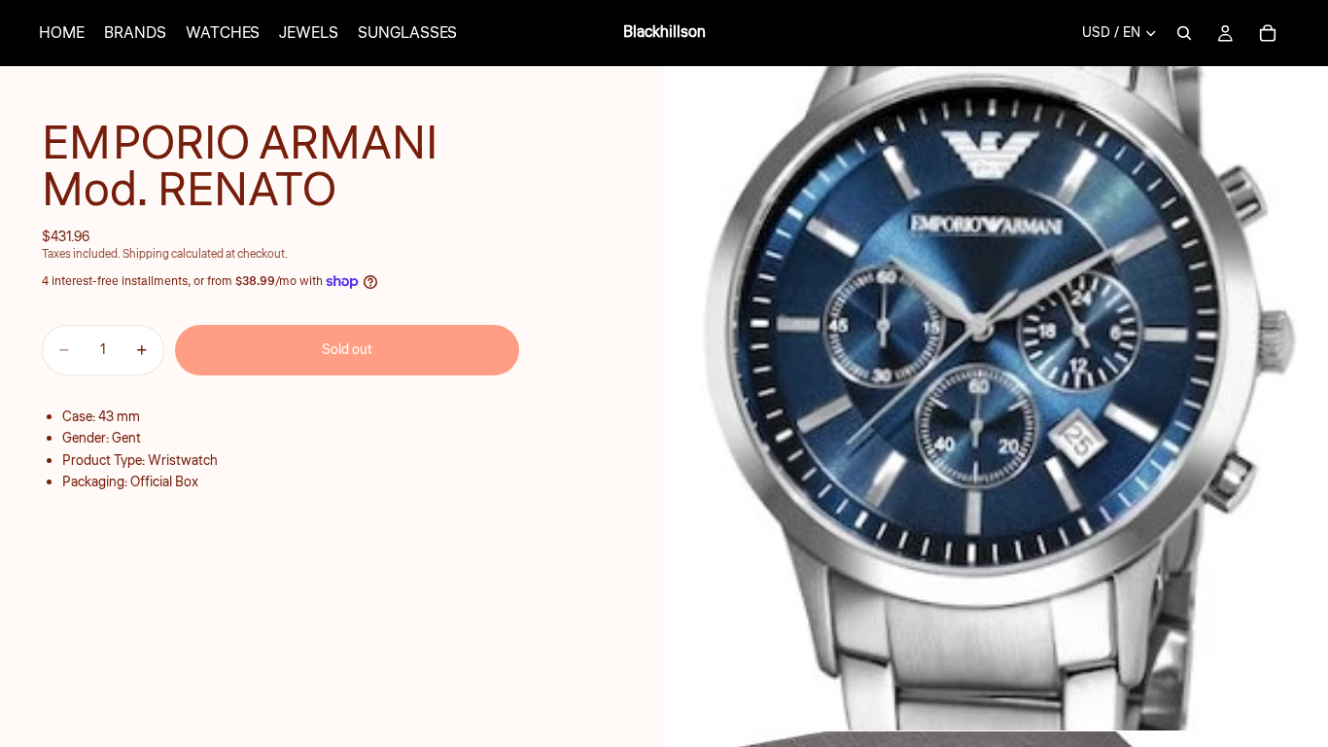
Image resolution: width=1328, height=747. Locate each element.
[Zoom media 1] (996, 398)
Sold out (347, 350)
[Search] (1184, 33)
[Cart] (1267, 33)
